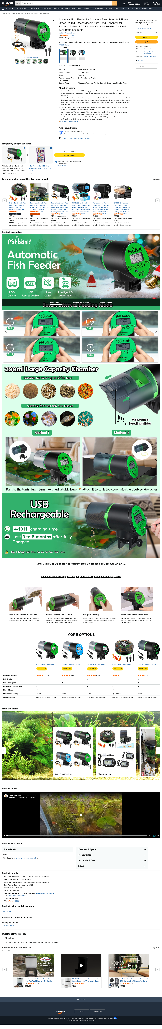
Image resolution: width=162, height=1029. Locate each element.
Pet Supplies (6, 13)
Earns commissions (33, 795)
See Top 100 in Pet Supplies (44, 893)
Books (79, 9)
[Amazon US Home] (60, 1012)
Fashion (122, 9)
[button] (4, 9)
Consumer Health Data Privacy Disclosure (83, 1018)
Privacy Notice (64, 1018)
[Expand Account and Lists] (141, 4)
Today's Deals (70, 9)
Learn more (110, 134)
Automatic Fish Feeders (17, 895)
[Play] (4, 836)
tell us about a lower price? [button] (26, 858)
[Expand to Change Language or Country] (87, 1011)
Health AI (12, 9)
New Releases (58, 9)
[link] (40, 155)
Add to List (140, 67)
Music (138, 9)
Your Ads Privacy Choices (105, 1018)
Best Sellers (46, 9)
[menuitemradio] (154, 836)
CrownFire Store (148, 49)
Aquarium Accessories (30, 13)
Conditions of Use (53, 1018)
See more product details (69, 122)
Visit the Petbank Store (67, 33)
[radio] (17, 61)
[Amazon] (7, 3)
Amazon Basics (35, 9)
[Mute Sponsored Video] (51, 975)
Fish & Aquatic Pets (17, 13)
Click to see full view (31, 57)
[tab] (56, 302)
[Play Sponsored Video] (81, 965)
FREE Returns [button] (64, 45)
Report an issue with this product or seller (75, 138)
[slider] (77, 835)
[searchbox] (66, 3)
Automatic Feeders (44, 13)
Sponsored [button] (5, 950)
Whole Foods (98, 9)
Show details (62, 165)
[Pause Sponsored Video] (51, 970)
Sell (116, 9)
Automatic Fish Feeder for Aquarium (22, 797)
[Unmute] (158, 835)
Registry (130, 9)
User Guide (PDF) (8, 911)
